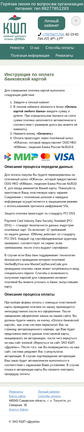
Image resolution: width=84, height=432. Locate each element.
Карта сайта (17, 396)
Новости (17, 48)
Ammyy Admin (18, 409)
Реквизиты (64, 55)
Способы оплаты (59, 48)
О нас (35, 48)
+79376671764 (53, 34)
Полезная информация (30, 55)
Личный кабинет (51, 23)
